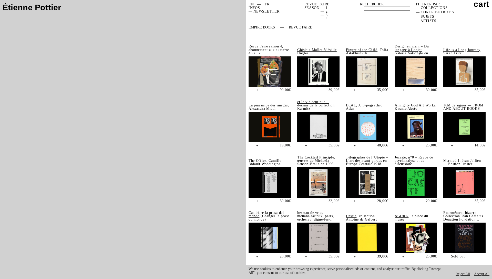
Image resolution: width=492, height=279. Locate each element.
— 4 (324, 19)
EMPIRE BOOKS (262, 27)
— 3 (324, 15)
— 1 (324, 8)
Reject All (463, 274)
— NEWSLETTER (264, 11)
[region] (369, 272)
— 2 (324, 11)
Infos (254, 8)
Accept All (481, 274)
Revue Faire (300, 27)
